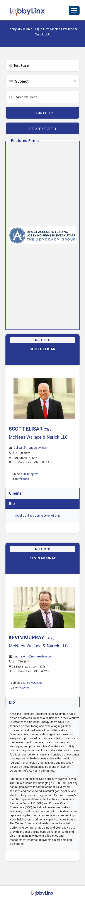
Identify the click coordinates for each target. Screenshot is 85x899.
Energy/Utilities (32, 682)
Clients (15, 493)
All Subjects (30, 474)
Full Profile (43, 340)
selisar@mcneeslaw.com (31, 447)
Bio (12, 503)
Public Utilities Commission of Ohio (38, 515)
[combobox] (42, 82)
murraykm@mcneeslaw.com (34, 656)
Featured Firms (25, 140)
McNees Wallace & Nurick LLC (38, 437)
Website (23, 478)
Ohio (48, 429)
